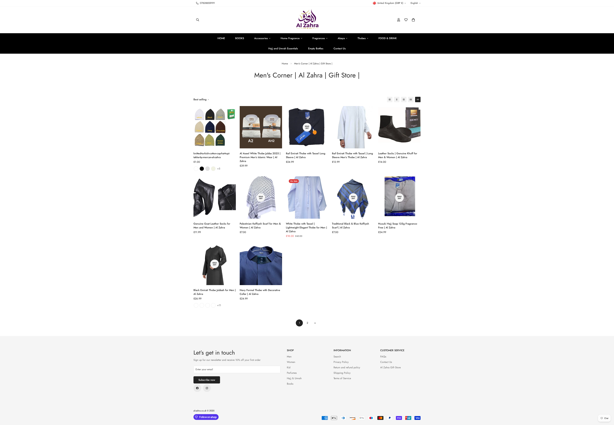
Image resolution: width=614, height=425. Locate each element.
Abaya (341, 38)
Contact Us (340, 48)
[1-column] (389, 99)
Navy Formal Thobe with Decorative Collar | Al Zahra (260, 292)
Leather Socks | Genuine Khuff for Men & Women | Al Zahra (397, 155)
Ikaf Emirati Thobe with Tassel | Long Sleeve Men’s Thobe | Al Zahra (352, 155)
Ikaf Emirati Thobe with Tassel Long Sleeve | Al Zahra (305, 155)
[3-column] (403, 99)
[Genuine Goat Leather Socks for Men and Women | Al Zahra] (214, 197)
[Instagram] (207, 388)
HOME (221, 38)
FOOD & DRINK (387, 38)
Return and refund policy (347, 367)
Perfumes (292, 373)
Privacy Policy (341, 362)
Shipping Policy (342, 373)
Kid (288, 367)
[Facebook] (197, 388)
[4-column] (410, 99)
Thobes (362, 38)
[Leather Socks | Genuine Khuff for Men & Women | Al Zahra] (399, 127)
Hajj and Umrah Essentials (283, 48)
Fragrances (318, 38)
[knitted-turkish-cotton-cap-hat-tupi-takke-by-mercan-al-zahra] (214, 127)
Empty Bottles (315, 48)
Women (291, 362)
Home (285, 63)
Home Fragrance (290, 38)
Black (202, 169)
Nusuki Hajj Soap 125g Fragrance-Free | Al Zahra (397, 225)
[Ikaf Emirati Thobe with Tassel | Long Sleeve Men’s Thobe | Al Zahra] (353, 127)
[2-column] (396, 99)
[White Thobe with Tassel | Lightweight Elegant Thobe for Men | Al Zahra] (307, 197)
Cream (213, 169)
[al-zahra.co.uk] (307, 19)
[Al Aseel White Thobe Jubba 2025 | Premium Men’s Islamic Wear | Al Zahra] (261, 127)
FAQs (383, 356)
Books (290, 384)
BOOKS (239, 38)
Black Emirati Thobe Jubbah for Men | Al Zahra (214, 292)
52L (207, 305)
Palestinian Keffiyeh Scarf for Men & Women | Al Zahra (260, 225)
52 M (202, 305)
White (196, 169)
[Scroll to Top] (607, 407)
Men (289, 356)
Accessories (261, 38)
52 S (196, 305)
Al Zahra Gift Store (390, 367)
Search (337, 356)
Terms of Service (342, 378)
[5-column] (418, 99)
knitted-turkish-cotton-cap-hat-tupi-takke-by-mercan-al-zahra (211, 155)
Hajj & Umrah (294, 378)
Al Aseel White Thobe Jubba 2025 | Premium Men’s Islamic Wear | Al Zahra (260, 157)
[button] (413, 19)
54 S (213, 305)
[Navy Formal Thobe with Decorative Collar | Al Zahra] (261, 264)
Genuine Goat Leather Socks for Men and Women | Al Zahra (211, 225)
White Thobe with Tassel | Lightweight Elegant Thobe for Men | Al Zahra (306, 227)
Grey (207, 169)
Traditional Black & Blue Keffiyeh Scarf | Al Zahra (350, 225)
